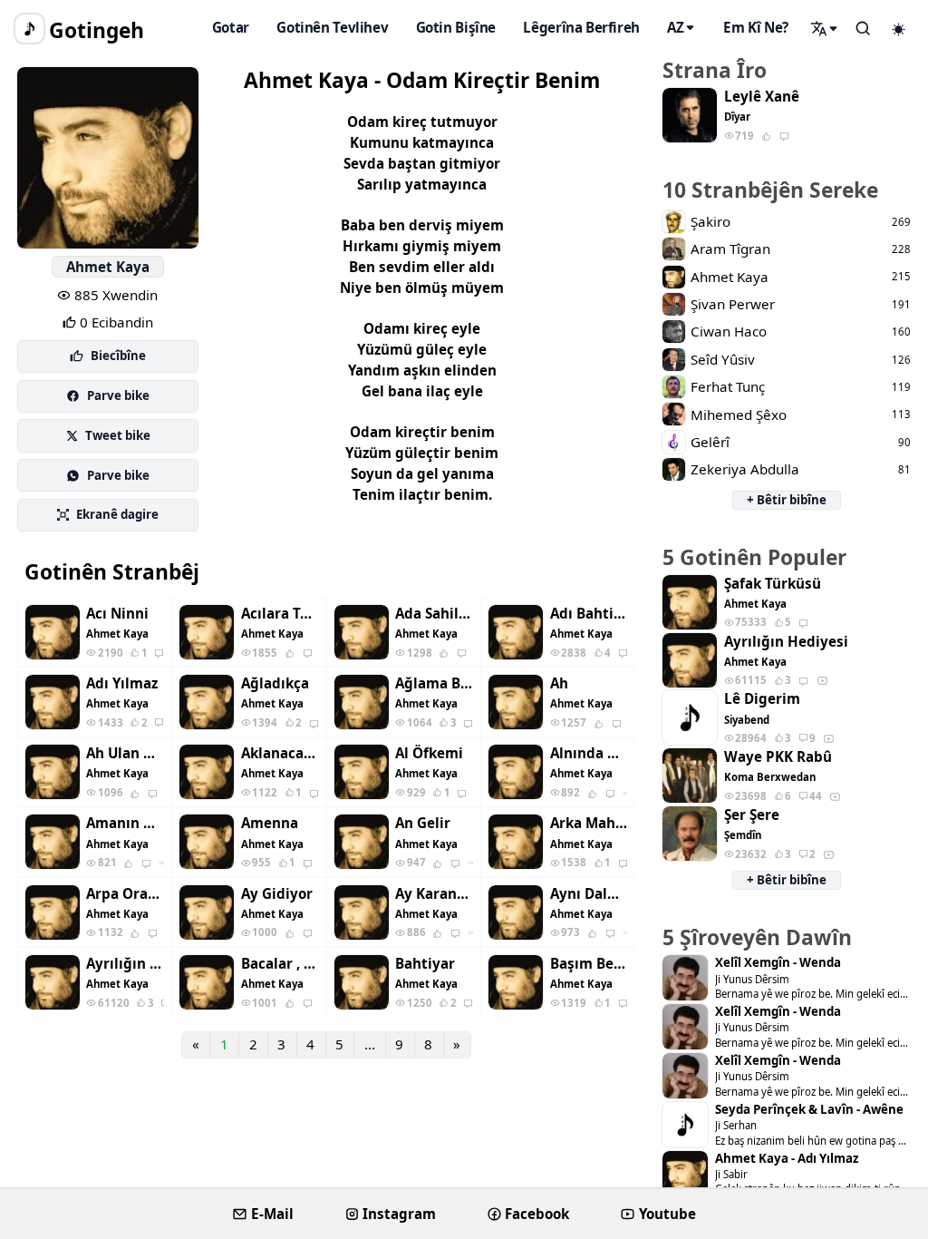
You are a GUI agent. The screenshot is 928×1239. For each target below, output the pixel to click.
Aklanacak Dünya (280, 753)
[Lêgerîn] (825, 28)
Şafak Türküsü (772, 583)
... (369, 1044)
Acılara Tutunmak (280, 613)
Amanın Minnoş (125, 823)
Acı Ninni (117, 613)
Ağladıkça (275, 683)
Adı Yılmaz (122, 683)
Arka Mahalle (589, 823)
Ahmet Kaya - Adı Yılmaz (786, 1158)
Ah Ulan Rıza (125, 753)
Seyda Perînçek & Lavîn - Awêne (809, 1109)
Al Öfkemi (429, 753)
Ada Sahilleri (434, 613)
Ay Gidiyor (277, 893)
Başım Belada (589, 963)
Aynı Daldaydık (589, 893)
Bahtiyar (425, 963)
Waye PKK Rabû (778, 757)
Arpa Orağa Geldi (125, 893)
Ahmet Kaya (108, 267)
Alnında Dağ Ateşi (589, 753)
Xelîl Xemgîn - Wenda (778, 963)
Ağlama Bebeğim (434, 683)
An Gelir (422, 823)
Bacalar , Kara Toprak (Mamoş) (280, 963)
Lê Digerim (762, 698)
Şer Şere (751, 815)
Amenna (269, 823)
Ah (559, 683)
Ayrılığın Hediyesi (125, 963)
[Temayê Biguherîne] (899, 29)
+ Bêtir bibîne (786, 500)
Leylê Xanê (761, 96)
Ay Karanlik (434, 893)
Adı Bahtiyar (589, 613)
